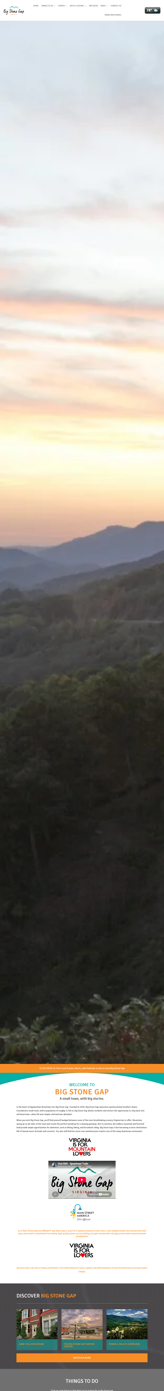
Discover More (82, 1357)
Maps (103, 6)
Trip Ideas (93, 6)
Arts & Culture (77, 6)
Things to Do (47, 6)
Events (61, 6)
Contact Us (116, 6)
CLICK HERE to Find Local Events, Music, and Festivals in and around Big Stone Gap (82, 1068)
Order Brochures (113, 15)
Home (36, 6)
